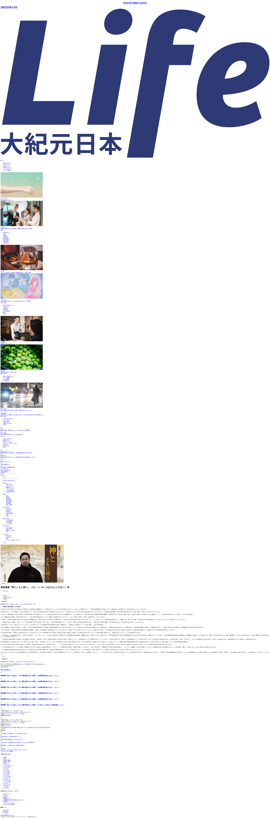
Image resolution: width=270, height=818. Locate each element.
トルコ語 (5, 786)
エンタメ (5, 534)
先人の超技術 (6, 311)
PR (4, 447)
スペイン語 (6, 770)
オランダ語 (6, 774)
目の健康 (5, 241)
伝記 (4, 314)
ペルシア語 (6, 788)
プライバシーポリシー (9, 802)
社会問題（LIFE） (10, 491)
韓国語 (5, 763)
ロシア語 (5, 779)
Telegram (47, 727)
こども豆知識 (9, 520)
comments (5, 471)
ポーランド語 (6, 777)
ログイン (8, 715)
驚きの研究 (6, 421)
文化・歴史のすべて (8, 305)
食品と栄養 (6, 242)
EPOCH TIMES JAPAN (9, 480)
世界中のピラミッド (6, 461)
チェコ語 (5, 783)
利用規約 (5, 801)
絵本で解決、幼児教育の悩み (8, 467)
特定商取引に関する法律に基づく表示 (12, 800)
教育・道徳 (3, 408)
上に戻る (3, 748)
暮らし (5, 482)
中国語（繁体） (7, 761)
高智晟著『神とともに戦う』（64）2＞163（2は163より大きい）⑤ (17, 661)
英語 (4, 758)
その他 (2, 271)
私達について (6, 794)
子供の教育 (6, 380)
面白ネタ (5, 444)
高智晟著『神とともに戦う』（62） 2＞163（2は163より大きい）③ (18, 604)
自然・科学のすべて (8, 418)
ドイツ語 (5, 768)
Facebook (30, 727)
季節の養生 (6, 240)
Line (39, 727)
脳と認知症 (6, 238)
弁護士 (5, 595)
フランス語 (6, 767)
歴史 (4, 312)
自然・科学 (6, 525)
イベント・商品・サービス (10, 443)
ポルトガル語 (6, 771)
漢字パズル (6, 446)
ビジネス (5, 795)
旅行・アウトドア (7, 441)
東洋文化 (5, 308)
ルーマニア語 (6, 782)
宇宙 (4, 424)
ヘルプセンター (15, 712)
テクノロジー (6, 420)
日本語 (5, 757)
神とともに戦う (7, 597)
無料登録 (3, 715)
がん (4, 234)
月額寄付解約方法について (7, 815)
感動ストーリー (7, 167)
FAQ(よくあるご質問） (9, 804)
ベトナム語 (6, 764)
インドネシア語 (7, 765)
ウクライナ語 (6, 780)
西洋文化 (5, 309)
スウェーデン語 (7, 776)
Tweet (33, 727)
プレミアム (3, 299)
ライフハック (6, 165)
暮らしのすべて (7, 163)
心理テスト (9, 537)
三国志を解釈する (5, 464)
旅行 (7, 538)
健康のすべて (6, 232)
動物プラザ (6, 440)
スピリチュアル (7, 168)
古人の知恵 (6, 379)
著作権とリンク (7, 798)
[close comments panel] (1, 708)
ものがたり (6, 306)
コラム (5, 542)
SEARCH (3, 472)
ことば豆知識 (6, 377)
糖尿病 (5, 235)
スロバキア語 (6, 785)
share (2, 471)
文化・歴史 (6, 507)
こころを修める (7, 170)
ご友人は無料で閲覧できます (16, 727)
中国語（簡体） (7, 760)
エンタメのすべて (7, 438)
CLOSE (2, 475)
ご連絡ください (42, 664)
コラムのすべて (4, 468)
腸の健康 (5, 237)
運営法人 (5, 797)
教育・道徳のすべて (8, 376)
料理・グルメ (6, 164)
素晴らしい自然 (7, 423)
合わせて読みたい (6, 669)
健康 (4, 494)
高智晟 (5, 598)
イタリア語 (6, 773)
